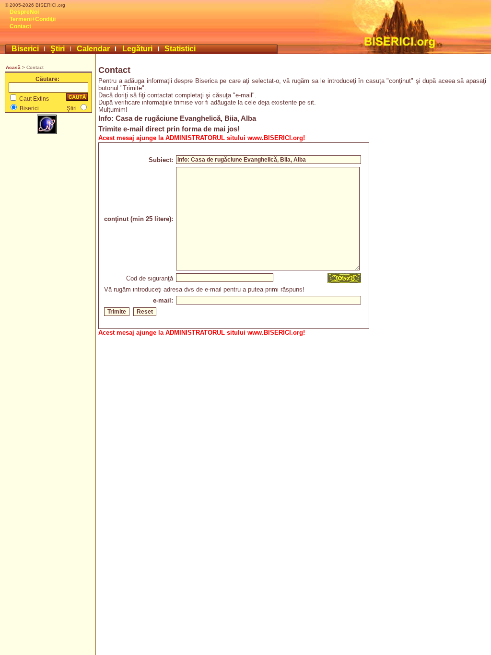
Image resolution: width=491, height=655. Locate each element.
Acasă (13, 67)
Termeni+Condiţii (33, 19)
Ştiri (57, 49)
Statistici (180, 49)
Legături (137, 49)
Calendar (93, 49)
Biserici (25, 49)
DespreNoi (24, 12)
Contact (20, 26)
